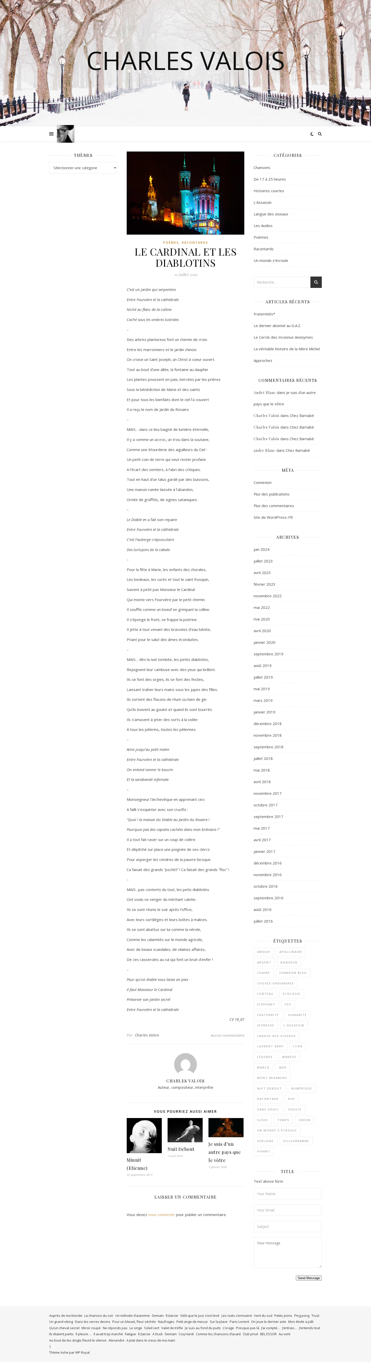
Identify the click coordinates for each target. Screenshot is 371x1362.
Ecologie (292, 994)
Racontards (195, 242)
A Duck (157, 1334)
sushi (262, 1120)
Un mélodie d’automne (132, 1315)
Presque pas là (247, 1328)
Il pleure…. (84, 1334)
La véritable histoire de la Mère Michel (287, 348)
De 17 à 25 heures (270, 179)
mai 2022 (262, 607)
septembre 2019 (268, 653)
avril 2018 (262, 781)
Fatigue (130, 1334)
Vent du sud (263, 1315)
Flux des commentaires (274, 505)
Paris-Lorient (239, 1321)
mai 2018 (262, 770)
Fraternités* (264, 313)
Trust (315, 1315)
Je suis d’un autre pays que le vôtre (224, 1152)
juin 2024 (262, 549)
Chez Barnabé (302, 415)
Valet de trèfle (172, 1328)
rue (291, 1099)
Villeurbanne (296, 1141)
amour (263, 952)
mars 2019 (263, 700)
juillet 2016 (263, 921)
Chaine (263, 973)
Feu (288, 1004)
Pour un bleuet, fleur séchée (134, 1321)
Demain (158, 1315)
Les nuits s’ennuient (236, 1315)
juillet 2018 (263, 758)
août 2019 (263, 665)
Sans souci (268, 1109)
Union (304, 1120)
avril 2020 (262, 630)
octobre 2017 (266, 804)
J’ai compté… (270, 1328)
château (265, 994)
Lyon (298, 1046)
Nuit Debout (181, 1149)
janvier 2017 (264, 851)
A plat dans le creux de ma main (150, 1340)
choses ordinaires (275, 983)
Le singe (135, 1328)
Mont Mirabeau (272, 1078)
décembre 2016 (268, 862)
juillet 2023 (263, 560)
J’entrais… (289, 1328)
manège (289, 1057)
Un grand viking (61, 1321)
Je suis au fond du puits (203, 1328)
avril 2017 (262, 839)
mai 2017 (262, 828)
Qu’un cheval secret (64, 1328)
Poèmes (171, 242)
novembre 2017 (268, 793)
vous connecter (161, 1214)
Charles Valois (185, 60)
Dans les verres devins (92, 1321)
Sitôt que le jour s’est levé (199, 1315)
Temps (283, 1120)
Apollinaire (290, 952)
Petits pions (283, 1315)
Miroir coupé (91, 1328)
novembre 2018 (268, 735)
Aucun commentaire (227, 1035)
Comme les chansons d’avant (218, 1334)
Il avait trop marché (108, 1334)
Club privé (250, 1334)
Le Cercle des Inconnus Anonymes (283, 337)
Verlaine (265, 1141)
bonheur (289, 962)
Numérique (301, 1088)
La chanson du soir (98, 1315)
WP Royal (82, 1352)
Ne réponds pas (115, 1328)
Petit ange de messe (192, 1321)
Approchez (263, 360)
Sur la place (219, 1321)
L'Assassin (263, 202)
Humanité (297, 1015)
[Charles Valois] (65, 134)
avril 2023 (262, 572)
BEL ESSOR (268, 1334)
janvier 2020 (264, 642)
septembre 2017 (268, 816)
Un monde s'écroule (271, 260)
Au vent (284, 1334)
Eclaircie (172, 1315)
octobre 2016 (266, 886)
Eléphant (266, 1004)
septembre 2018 (268, 746)
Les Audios (263, 225)
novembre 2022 (268, 595)
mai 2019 (262, 688)
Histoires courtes (269, 190)
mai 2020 (262, 619)
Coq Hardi (186, 1334)
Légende (265, 1057)
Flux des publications (271, 494)
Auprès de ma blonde (65, 1315)
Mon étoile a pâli (300, 1321)
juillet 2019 (263, 677)
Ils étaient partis (61, 1334)
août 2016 (263, 909)
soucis (295, 1109)
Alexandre (116, 1340)
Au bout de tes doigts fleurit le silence (78, 1340)
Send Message (309, 1278)
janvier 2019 (264, 711)
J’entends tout (309, 1328)
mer (282, 1067)
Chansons (262, 167)
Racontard (268, 1099)
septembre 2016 (268, 897)
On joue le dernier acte (268, 1321)
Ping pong (301, 1315)
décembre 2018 (268, 723)
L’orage (228, 1328)
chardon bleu (293, 973)
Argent (264, 962)
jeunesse (265, 1025)
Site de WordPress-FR (273, 517)
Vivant (263, 1151)
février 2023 (264, 584)
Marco (263, 1067)
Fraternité (268, 1015)
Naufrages (166, 1321)
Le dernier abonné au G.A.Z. (277, 325)
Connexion (263, 482)
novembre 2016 (268, 874)
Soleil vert (151, 1328)
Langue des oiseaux (271, 213)
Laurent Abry (270, 1046)
